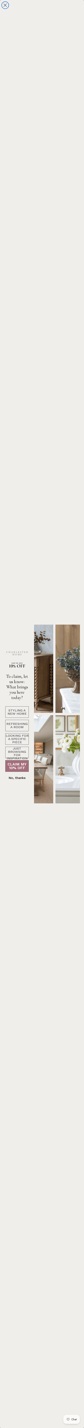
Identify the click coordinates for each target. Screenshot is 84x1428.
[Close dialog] (5, 5)
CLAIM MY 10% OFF (17, 766)
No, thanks (17, 778)
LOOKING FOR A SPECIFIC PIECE (17, 739)
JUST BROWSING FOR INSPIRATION (17, 752)
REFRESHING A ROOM (17, 725)
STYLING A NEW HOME (17, 712)
